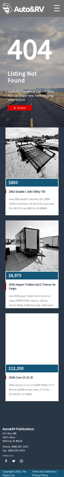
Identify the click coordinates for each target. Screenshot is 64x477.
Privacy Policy (40, 475)
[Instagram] (21, 461)
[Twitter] (13, 461)
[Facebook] (6, 461)
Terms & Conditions (43, 471)
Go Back (21, 107)
